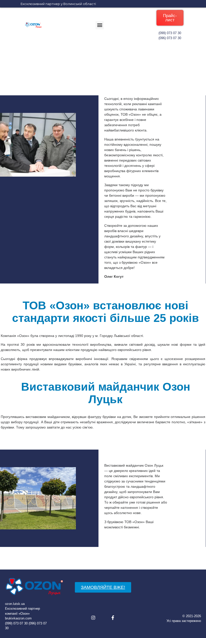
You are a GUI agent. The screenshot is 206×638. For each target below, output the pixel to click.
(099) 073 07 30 (170, 33)
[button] (99, 25)
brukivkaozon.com (18, 618)
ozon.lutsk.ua (15, 604)
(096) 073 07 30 (170, 38)
